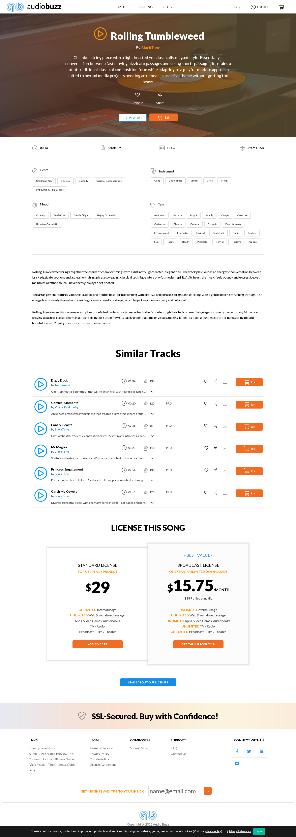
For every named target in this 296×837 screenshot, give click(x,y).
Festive (252, 232)
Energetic (182, 232)
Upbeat (253, 241)
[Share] (216, 382)
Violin (224, 180)
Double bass (175, 180)
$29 (167, 117)
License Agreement (103, 764)
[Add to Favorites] (206, 382)
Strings (194, 180)
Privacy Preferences (240, 831)
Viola (210, 180)
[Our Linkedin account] (261, 751)
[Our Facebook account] (237, 751)
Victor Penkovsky (66, 407)
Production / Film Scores (50, 189)
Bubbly (209, 215)
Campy (225, 215)
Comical (194, 224)
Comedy (83, 180)
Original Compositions (109, 180)
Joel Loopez (62, 385)
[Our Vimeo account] (237, 764)
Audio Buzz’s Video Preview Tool (51, 753)
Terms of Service (101, 748)
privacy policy (213, 831)
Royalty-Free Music (42, 748)
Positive (236, 241)
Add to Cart (97, 644)
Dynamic (212, 224)
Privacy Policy (99, 753)
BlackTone (150, 47)
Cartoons (159, 224)
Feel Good (59, 215)
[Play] (99, 33)
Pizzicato (202, 241)
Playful (220, 241)
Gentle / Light (81, 215)
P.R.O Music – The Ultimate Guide (52, 764)
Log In (262, 7)
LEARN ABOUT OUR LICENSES (148, 682)
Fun (156, 241)
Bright (193, 215)
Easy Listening (233, 224)
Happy (170, 241)
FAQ (237, 7)
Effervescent (161, 232)
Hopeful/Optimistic (47, 224)
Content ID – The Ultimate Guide (51, 759)
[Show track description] (152, 391)
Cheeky (177, 224)
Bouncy (177, 215)
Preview (135, 117)
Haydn (185, 241)
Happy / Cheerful (106, 215)
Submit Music (139, 748)
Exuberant (218, 232)
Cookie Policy (99, 759)
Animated (159, 215)
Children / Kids (44, 180)
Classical (65, 180)
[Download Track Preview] (225, 381)
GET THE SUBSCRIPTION (198, 644)
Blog (167, 7)
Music (123, 7)
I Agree (259, 831)
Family (236, 232)
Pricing (146, 7)
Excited (200, 232)
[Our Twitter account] (249, 751)
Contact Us (178, 753)
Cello (157, 180)
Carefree (242, 215)
